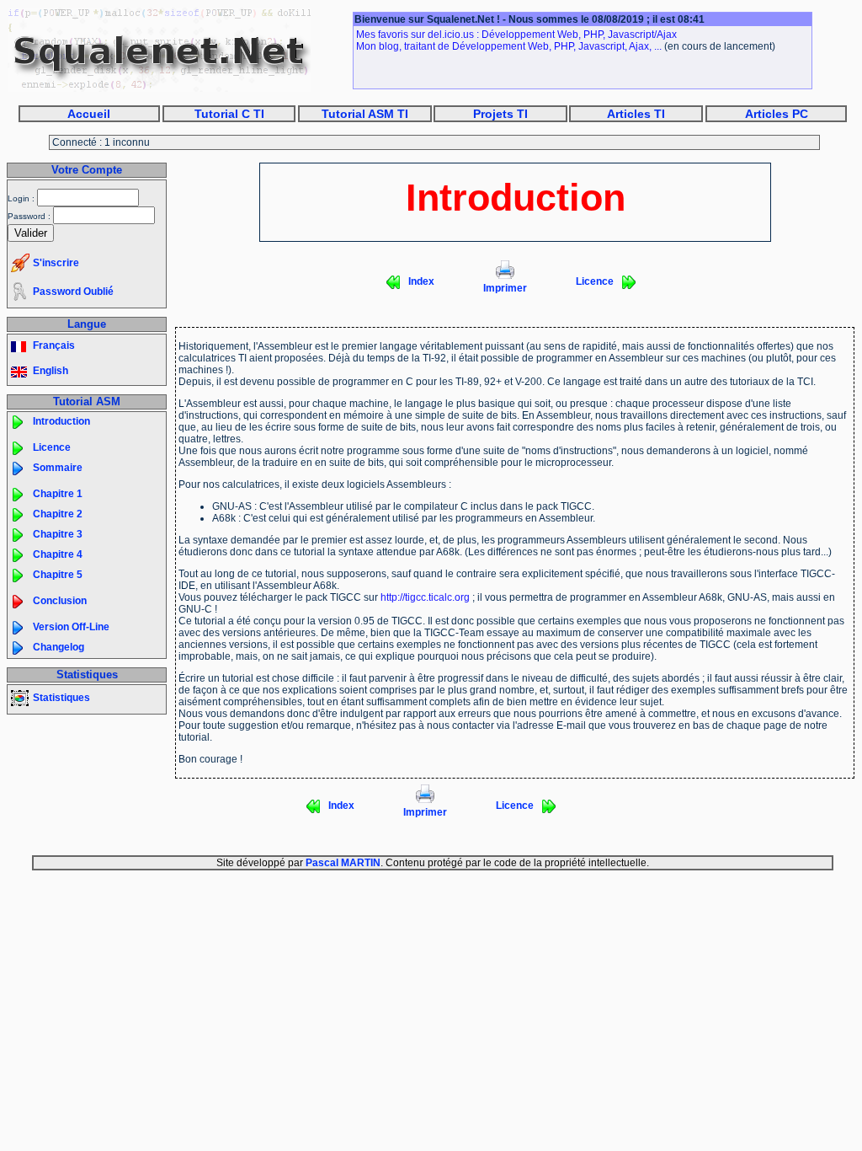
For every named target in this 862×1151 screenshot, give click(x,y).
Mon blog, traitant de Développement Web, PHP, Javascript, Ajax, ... (509, 46)
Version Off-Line (71, 627)
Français (54, 345)
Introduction (61, 421)
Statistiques (61, 698)
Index (421, 281)
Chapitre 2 (57, 514)
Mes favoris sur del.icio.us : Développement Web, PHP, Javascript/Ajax (516, 34)
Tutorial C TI (229, 113)
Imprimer (505, 288)
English (50, 371)
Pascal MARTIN (343, 863)
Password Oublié (73, 291)
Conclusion (60, 601)
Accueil (88, 113)
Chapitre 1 (57, 494)
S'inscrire (56, 263)
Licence (52, 447)
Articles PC (776, 113)
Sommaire (57, 468)
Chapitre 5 (57, 575)
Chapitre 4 (57, 554)
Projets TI (500, 113)
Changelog (58, 647)
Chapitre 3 (57, 534)
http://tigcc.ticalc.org (425, 597)
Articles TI (636, 113)
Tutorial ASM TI (365, 113)
